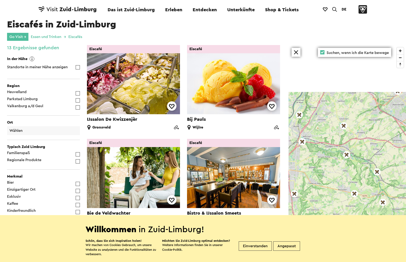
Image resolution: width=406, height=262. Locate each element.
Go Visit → (17, 37)
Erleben (173, 10)
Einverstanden (255, 246)
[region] (347, 153)
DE (344, 9)
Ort (10, 122)
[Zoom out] (400, 57)
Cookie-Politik (172, 249)
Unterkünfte (241, 10)
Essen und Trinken (46, 37)
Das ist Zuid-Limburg (131, 10)
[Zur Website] (176, 128)
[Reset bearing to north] (400, 64)
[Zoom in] (400, 50)
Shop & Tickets (282, 10)
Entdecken (205, 10)
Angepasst (286, 246)
